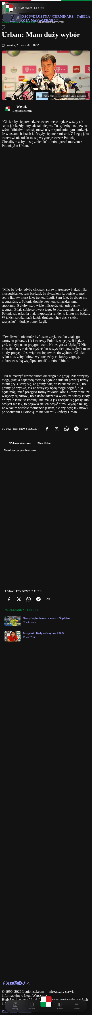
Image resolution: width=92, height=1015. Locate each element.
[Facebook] (47, 429)
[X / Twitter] (8, 984)
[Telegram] (76, 429)
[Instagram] (16, 984)
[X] (57, 429)
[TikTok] (24, 984)
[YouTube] (12, 984)
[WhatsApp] (67, 429)
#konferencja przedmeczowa (20, 450)
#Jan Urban (44, 443)
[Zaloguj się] (4, 29)
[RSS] (28, 984)
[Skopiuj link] (86, 429)
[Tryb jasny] (3, 25)
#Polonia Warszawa (20, 443)
